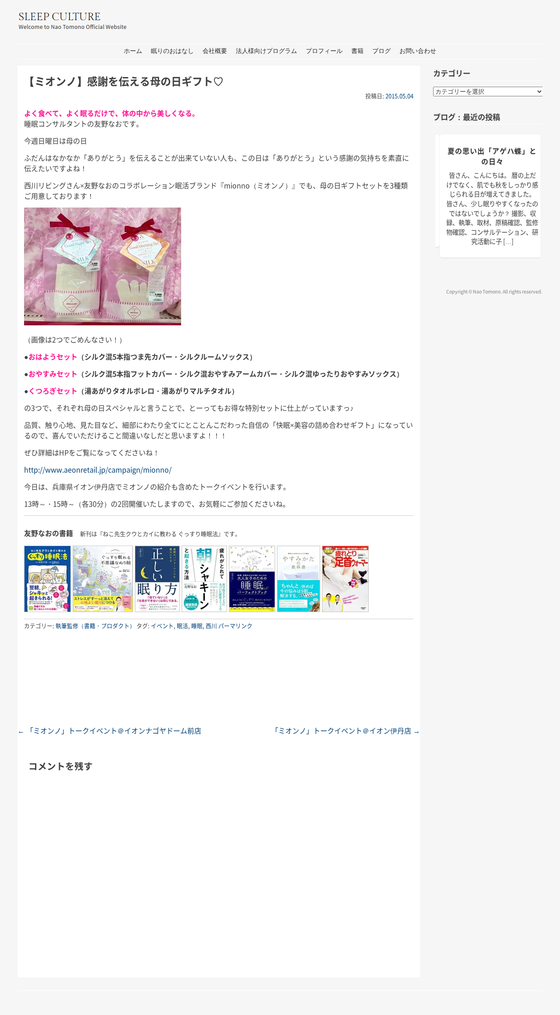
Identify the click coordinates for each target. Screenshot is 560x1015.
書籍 (357, 51)
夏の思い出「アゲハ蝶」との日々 (492, 155)
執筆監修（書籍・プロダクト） (95, 625)
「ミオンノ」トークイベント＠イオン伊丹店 (345, 730)
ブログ (381, 51)
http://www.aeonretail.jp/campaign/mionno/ (98, 469)
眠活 (182, 625)
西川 (211, 625)
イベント (162, 625)
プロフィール (324, 51)
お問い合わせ (417, 51)
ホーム (133, 51)
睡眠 (197, 625)
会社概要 (215, 51)
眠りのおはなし (172, 51)
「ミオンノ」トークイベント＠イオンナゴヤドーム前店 (109, 730)
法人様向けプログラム (266, 51)
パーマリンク (235, 625)
